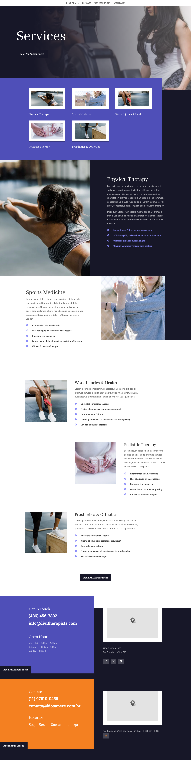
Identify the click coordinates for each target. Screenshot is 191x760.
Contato (119, 3)
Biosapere (72, 3)
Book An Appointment (32, 53)
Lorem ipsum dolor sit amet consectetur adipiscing (57, 341)
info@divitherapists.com (53, 623)
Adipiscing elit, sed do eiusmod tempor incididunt (137, 235)
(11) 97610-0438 (43, 698)
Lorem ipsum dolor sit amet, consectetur (133, 230)
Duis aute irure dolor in (43, 336)
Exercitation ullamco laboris (46, 325)
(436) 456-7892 (43, 616)
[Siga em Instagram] (121, 661)
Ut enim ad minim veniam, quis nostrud (132, 245)
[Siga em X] (113, 661)
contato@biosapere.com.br (55, 706)
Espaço (86, 3)
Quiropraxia (102, 3)
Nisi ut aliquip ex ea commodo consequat (52, 330)
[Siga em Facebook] (106, 661)
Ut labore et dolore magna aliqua (129, 240)
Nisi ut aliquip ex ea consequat (145, 478)
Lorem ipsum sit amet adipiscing (146, 489)
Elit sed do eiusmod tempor (45, 346)
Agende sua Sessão (13, 745)
